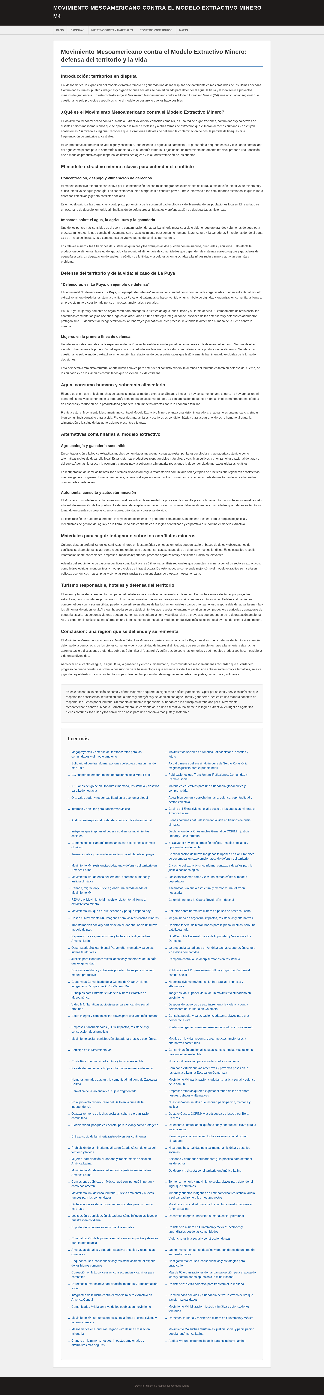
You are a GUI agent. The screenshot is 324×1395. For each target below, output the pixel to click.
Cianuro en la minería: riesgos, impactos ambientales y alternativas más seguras (107, 1343)
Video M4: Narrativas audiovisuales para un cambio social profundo (110, 1007)
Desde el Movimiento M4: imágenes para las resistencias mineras (115, 918)
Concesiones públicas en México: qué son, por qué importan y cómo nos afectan (112, 1184)
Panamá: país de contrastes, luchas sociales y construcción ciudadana (208, 1138)
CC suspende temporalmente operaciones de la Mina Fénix (111, 774)
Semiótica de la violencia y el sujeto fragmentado (103, 1091)
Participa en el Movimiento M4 (91, 1050)
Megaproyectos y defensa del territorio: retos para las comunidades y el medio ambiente (106, 754)
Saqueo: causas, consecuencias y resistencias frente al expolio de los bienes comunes (113, 1263)
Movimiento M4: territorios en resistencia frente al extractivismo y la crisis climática (114, 1320)
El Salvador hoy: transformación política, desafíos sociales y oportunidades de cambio (208, 845)
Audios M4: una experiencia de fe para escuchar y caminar (207, 1340)
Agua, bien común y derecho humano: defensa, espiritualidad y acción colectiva (210, 800)
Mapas (183, 30)
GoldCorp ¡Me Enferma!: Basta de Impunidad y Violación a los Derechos (210, 938)
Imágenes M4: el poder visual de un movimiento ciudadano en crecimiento (210, 995)
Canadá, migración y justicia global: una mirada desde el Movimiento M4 (109, 890)
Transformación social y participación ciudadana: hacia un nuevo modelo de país (114, 927)
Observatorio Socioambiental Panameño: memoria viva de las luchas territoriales (112, 950)
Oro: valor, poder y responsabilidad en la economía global (109, 797)
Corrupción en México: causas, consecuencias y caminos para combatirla (112, 1275)
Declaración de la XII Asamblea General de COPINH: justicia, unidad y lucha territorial (209, 833)
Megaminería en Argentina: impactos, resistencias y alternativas (211, 918)
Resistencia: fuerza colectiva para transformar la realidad (206, 1284)
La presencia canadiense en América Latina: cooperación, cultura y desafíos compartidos (212, 950)
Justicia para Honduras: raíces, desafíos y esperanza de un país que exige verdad (113, 961)
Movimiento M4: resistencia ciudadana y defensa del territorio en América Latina (114, 868)
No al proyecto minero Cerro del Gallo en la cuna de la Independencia (107, 1104)
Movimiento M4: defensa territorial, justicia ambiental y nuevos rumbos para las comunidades (112, 1195)
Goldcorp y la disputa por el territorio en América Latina (205, 1170)
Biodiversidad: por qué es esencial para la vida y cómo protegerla (114, 1125)
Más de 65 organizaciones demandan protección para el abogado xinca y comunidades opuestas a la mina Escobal (212, 1275)
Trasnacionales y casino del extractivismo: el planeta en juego (112, 854)
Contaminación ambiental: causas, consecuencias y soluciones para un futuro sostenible (211, 1052)
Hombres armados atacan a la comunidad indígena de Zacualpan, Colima (115, 1082)
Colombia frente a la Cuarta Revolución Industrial (201, 899)
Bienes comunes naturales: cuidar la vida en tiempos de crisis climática (209, 822)
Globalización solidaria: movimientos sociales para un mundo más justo (112, 1206)
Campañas (77, 30)
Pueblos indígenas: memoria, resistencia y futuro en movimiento (211, 1027)
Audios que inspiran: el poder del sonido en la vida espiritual (111, 820)
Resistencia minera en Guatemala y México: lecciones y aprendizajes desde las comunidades (206, 1229)
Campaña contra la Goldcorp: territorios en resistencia (204, 959)
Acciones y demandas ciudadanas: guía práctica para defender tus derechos (210, 1161)
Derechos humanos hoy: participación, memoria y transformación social (114, 1286)
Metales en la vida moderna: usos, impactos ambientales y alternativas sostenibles (207, 1041)
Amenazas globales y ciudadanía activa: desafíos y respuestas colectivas (113, 1252)
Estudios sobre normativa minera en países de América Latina (210, 911)
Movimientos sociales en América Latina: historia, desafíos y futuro (208, 754)
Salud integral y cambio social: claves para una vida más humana (114, 1015)
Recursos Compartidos (156, 30)
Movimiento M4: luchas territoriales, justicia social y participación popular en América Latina (211, 1331)
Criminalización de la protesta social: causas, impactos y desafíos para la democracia (114, 1240)
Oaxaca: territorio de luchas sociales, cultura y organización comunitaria (110, 1116)
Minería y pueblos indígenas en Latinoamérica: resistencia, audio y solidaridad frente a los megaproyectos (212, 1195)
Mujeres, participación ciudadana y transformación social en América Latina (111, 1161)
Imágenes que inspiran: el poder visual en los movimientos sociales (110, 833)
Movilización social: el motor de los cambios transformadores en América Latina (211, 1206)
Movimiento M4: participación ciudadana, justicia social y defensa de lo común (212, 1082)
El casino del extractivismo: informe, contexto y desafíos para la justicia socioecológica (210, 868)
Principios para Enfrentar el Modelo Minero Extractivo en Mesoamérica (108, 995)
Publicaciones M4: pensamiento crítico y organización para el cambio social (209, 972)
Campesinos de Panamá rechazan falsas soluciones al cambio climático (113, 845)
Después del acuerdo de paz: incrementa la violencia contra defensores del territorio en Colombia (208, 1007)
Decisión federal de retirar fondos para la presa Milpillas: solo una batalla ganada (212, 927)
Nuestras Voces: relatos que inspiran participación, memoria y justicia (209, 1104)
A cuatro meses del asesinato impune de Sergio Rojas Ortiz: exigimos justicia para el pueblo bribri (208, 766)
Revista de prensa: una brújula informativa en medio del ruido (112, 1068)
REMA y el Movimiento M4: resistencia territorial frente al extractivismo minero (108, 902)
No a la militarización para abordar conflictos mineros (204, 1061)
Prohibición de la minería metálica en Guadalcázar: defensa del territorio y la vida (113, 1150)
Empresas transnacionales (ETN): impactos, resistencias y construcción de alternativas (110, 1029)
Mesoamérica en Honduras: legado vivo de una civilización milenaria (110, 1331)
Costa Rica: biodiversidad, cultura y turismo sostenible (107, 1061)
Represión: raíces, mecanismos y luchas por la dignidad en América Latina (110, 938)
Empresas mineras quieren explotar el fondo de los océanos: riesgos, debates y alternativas (209, 1093)
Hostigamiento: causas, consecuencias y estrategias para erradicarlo (207, 1263)
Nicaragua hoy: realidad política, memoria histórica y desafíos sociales (209, 1150)
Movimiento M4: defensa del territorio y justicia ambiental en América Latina (111, 1172)
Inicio (60, 30)
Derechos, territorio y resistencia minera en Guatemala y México (211, 1318)
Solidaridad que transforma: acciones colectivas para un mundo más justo (113, 766)
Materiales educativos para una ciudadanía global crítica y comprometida (207, 788)
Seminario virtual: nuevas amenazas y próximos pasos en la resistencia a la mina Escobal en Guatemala (208, 1070)
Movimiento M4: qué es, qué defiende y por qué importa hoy (111, 911)
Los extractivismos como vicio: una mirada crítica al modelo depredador (208, 879)
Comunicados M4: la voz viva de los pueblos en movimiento (111, 1306)
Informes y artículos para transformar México (100, 809)
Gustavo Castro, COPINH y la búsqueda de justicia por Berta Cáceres (209, 1116)
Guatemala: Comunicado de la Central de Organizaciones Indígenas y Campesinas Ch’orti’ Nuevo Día (109, 984)
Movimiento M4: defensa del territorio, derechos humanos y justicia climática (110, 879)
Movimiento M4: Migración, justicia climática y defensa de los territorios (209, 1309)
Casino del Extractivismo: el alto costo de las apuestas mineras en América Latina (212, 811)
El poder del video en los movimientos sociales (102, 1227)
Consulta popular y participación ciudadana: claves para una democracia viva (209, 1018)
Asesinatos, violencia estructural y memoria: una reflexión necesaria (207, 890)
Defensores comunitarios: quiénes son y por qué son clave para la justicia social (212, 1127)
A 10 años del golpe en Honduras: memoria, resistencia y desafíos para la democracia (115, 788)
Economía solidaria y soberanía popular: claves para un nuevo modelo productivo (112, 972)
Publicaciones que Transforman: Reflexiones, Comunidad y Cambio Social (208, 777)
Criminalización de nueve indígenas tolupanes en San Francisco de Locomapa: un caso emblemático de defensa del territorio (211, 856)
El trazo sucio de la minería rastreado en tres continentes (109, 1136)
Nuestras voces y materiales (112, 30)
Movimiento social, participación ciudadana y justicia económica (114, 1038)
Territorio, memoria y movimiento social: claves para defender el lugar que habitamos (211, 1184)
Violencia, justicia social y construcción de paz (199, 1238)
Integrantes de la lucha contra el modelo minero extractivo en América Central (111, 1297)
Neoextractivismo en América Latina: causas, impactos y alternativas (206, 984)
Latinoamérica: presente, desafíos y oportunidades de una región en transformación (212, 1252)
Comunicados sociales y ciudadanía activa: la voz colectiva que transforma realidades (211, 1297)
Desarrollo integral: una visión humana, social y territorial (206, 1215)
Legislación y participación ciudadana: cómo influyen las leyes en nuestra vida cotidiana (114, 1218)
